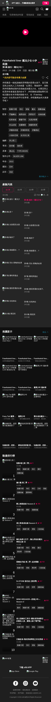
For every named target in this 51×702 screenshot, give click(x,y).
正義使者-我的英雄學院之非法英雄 (29, 639)
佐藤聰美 (22, 125)
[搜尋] (42, 9)
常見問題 (13, 693)
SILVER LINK (18, 156)
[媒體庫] (47, 9)
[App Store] (16, 672)
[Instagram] (25, 683)
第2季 (19, 190)
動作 (18, 469)
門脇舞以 (12, 114)
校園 (33, 608)
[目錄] (3, 9)
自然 (27, 587)
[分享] (47, 77)
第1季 (8, 190)
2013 (4, 70)
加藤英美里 (33, 125)
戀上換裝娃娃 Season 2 (25, 504)
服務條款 (35, 690)
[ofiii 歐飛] (11, 9)
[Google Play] (34, 672)
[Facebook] (15, 683)
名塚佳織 (41, 114)
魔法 (33, 109)
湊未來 (19, 146)
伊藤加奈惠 (13, 130)
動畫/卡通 (13, 109)
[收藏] (43, 77)
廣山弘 (11, 151)
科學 (33, 587)
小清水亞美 (13, 135)
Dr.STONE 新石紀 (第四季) (26, 581)
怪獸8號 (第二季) (22, 463)
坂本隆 (11, 146)
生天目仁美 (25, 135)
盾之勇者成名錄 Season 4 (26, 523)
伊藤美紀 (35, 130)
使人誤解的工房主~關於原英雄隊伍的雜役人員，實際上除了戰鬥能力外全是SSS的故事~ (29, 620)
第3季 (31, 190)
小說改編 (41, 529)
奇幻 (21, 109)
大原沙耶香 (33, 120)
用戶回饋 (21, 693)
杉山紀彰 (12, 125)
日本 (19, 70)
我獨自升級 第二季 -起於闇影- (27, 562)
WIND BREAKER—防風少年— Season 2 (28, 600)
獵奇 (39, 469)
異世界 (19, 551)
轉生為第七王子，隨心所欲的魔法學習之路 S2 (29, 540)
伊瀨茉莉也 (25, 130)
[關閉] (3, 3)
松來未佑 (12, 120)
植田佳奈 (22, 114)
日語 (25, 70)
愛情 (27, 510)
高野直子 (32, 114)
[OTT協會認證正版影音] (46, 62)
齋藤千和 (22, 120)
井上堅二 (12, 141)
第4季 (43, 190)
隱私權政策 (26, 690)
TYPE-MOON (22, 151)
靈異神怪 (29, 492)
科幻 (33, 469)
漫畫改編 (41, 109)
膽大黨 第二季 (21, 483)
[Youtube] (35, 683)
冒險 (27, 109)
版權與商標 (16, 690)
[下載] (37, 9)
